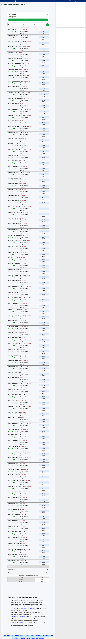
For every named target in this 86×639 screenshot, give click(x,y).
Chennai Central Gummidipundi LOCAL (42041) (25, 608)
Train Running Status (17, 635)
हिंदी (70, 1)
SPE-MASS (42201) (17, 623)
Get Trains (28, 20)
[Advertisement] (70, 15)
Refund (66, 1)
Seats (47, 1)
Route (41, 1)
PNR (25, 1)
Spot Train (18, 1)
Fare (53, 1)
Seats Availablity (29, 635)
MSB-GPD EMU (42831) (18, 616)
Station (59, 1)
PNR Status (7, 635)
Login (75, 1)
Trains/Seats (34, 1)
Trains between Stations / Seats (44, 635)
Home (11, 1)
